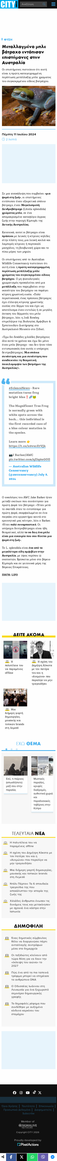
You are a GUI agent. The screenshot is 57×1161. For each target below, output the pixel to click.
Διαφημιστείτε (43, 1109)
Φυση (8, 39)
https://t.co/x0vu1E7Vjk (27, 446)
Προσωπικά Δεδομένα (17, 1109)
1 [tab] (5, 748)
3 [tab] (15, 748)
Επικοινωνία (46, 1106)
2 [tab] (10, 748)
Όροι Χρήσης (10, 1106)
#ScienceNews (19, 388)
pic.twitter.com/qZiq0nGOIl (29, 459)
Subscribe (28, 1113)
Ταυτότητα (28, 1106)
